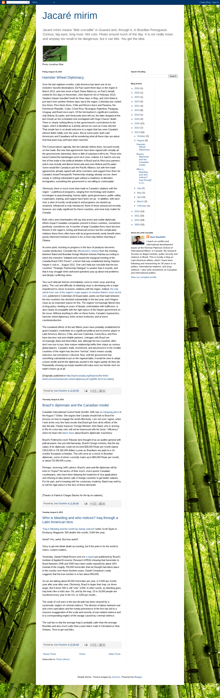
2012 (137, 211)
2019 (137, 110)
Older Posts (114, 654)
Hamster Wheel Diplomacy (63, 77)
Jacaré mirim (69, 15)
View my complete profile (143, 277)
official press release (88, 250)
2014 (137, 127)
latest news (68, 433)
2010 (137, 220)
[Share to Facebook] (100, 391)
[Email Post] (86, 391)
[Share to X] (97, 391)
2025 (137, 92)
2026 (137, 88)
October (141, 136)
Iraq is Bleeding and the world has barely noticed (68, 529)
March (140, 201)
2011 (137, 215)
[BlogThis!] (94, 391)
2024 (137, 97)
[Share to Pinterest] (103, 391)
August (141, 140)
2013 (137, 132)
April (139, 197)
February (142, 205)
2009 (137, 224)
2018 (137, 114)
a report (90, 556)
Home (82, 654)
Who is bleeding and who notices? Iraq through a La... (144, 176)
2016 (137, 119)
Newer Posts (49, 654)
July (139, 188)
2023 (137, 101)
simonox (116, 677)
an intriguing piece (109, 412)
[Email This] (91, 391)
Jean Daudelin (158, 237)
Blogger (138, 677)
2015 (137, 123)
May (139, 192)
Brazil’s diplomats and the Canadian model (75, 405)
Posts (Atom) (63, 659)
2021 (137, 106)
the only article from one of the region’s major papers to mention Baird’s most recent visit (81, 292)
